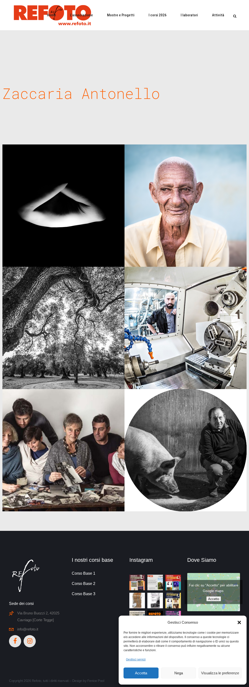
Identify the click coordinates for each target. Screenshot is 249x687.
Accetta (141, 673)
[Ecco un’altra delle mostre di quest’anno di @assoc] (137, 600)
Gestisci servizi (136, 659)
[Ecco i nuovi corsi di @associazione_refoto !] (137, 582)
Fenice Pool (95, 681)
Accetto (213, 599)
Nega (178, 673)
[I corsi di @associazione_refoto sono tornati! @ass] (173, 582)
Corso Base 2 (83, 584)
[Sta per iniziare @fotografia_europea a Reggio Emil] (155, 600)
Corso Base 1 (83, 573)
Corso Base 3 (83, 594)
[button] (239, 622)
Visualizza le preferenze (220, 673)
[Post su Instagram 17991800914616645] (173, 600)
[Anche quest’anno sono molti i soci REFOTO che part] (155, 582)
